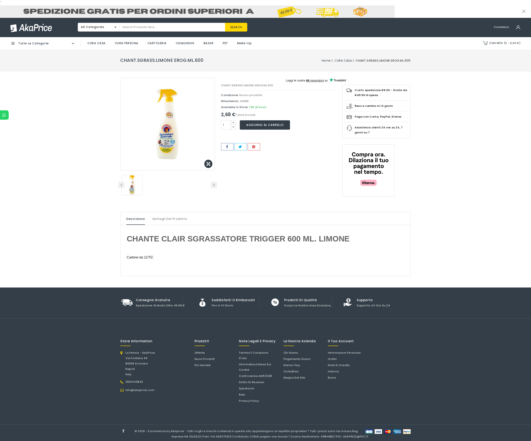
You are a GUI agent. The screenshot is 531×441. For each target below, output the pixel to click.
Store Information (136, 341)
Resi (242, 395)
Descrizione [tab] (135, 219)
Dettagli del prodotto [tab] (169, 219)
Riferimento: (230, 101)
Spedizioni (246, 388)
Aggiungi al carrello (265, 125)
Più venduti (203, 365)
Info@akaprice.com (139, 390)
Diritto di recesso (251, 382)
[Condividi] (227, 146)
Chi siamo (291, 353)
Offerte (200, 353)
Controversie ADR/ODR (255, 376)
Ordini (332, 359)
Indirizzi (333, 371)
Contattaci (501, 27)
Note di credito (339, 365)
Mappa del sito (295, 378)
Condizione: (230, 95)
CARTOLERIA (157, 43)
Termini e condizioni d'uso (253, 355)
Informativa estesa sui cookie (255, 367)
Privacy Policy (249, 401)
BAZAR (208, 43)
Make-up (244, 43)
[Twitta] (241, 146)
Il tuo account (341, 341)
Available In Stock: (234, 107)
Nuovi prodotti (205, 359)
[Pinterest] (254, 146)
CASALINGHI (185, 43)
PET (225, 43)
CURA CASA (96, 43)
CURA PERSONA (126, 43)
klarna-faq (292, 365)
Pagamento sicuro (297, 359)
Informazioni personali (344, 353)
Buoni (332, 378)
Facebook (124, 432)
